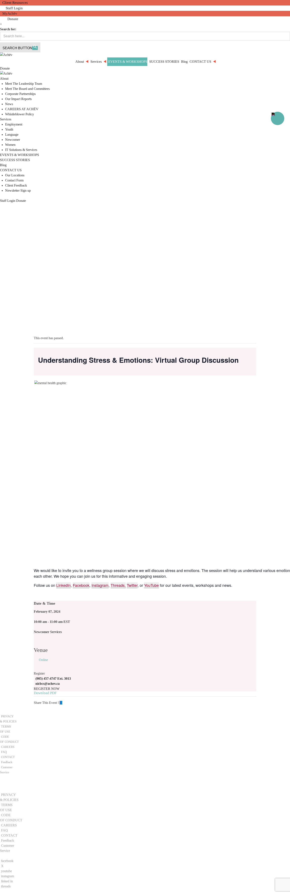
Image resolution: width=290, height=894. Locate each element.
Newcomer (12, 139)
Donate (12, 19)
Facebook (81, 585)
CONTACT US (11, 170)
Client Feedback (16, 185)
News (9, 104)
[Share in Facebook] (60, 702)
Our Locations (14, 175)
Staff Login (14, 8)
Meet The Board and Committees (27, 89)
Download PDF (45, 693)
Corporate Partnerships (20, 94)
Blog (3, 165)
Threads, (118, 585)
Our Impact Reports (18, 99)
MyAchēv (9, 13)
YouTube (151, 585)
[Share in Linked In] (61, 702)
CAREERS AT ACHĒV (21, 109)
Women (10, 144)
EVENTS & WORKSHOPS (19, 155)
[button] (13, 786)
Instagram (100, 585)
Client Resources (15, 3)
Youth (9, 129)
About (4, 78)
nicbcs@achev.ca (47, 683)
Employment (13, 124)
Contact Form (14, 180)
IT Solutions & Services (21, 150)
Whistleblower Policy (19, 114)
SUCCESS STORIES (15, 160)
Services (5, 119)
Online (43, 660)
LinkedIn (63, 585)
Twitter (132, 585)
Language (11, 134)
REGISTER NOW (46, 688)
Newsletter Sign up (18, 190)
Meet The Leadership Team (23, 83)
